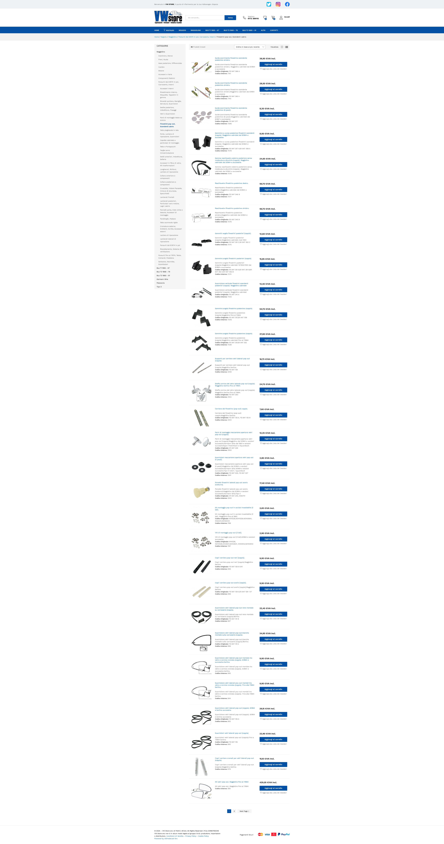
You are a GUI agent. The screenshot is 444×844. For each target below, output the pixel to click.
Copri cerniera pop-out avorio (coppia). (230, 583)
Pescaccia (161, 283)
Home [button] (156, 30)
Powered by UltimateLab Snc (166, 838)
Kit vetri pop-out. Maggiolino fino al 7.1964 (231, 782)
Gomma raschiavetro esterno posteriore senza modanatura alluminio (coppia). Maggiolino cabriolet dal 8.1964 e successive (233, 160)
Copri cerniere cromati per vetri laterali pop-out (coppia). (234, 759)
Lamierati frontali (167, 197)
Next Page (244, 811)
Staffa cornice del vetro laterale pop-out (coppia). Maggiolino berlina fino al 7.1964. (235, 385)
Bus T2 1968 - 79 (163, 272)
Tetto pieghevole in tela (169, 130)
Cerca (230, 18)
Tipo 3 (159, 287)
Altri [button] (263, 30)
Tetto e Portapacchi (168, 147)
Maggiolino (161, 52)
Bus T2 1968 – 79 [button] (231, 30)
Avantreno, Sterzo (165, 56)
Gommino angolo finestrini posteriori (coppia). (233, 258)
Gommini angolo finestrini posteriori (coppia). (233, 233)
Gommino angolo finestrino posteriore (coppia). (234, 308)
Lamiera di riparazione (169, 235)
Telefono (251, 16)
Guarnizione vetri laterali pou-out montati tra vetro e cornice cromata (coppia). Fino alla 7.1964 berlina (234, 685)
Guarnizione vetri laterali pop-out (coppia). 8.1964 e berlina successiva (235, 709)
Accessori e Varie (165, 74)
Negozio (182, 30)
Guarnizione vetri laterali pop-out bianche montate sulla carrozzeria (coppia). (232, 634)
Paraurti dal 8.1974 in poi (170, 245)
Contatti (274, 30)
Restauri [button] (170, 30)
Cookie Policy (203, 836)
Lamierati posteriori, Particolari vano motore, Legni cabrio (169, 203)
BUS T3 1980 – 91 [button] (249, 30)
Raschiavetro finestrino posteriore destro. (231, 183)
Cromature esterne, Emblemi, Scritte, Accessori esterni (171, 228)
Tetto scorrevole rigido (169, 222)
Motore (161, 71)
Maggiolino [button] (196, 30)
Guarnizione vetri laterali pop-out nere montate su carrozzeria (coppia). (234, 609)
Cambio (161, 67)
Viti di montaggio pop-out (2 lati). (228, 533)
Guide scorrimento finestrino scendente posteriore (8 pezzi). (231, 109)
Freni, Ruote (163, 59)
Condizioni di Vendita (174, 836)
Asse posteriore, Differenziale (170, 63)
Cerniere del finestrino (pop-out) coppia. (231, 409)
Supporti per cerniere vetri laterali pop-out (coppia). (232, 360)
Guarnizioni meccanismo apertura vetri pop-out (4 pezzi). (234, 458)
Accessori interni (167, 88)
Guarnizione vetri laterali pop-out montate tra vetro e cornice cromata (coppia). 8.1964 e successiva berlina (233, 660)
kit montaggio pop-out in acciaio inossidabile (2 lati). (234, 509)
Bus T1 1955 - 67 (163, 268)
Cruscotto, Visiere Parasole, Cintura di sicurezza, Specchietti (171, 190)
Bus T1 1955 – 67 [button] (212, 30)
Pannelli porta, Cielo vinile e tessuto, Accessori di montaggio (171, 212)
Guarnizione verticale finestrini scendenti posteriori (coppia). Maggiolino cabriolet (231, 284)
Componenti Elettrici (166, 78)
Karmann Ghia (162, 279)
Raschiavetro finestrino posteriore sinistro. (232, 208)
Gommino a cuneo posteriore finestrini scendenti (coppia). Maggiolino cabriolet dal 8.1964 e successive (234, 135)
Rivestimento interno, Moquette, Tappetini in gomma (169, 94)
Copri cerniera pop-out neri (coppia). (230, 558)
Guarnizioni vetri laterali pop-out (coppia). (232, 733)
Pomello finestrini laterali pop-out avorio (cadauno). (231, 484)
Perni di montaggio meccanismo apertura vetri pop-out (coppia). (233, 433)
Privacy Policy (191, 836)
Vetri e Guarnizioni (167, 114)
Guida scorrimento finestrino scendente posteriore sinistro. (231, 59)
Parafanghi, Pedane (168, 219)
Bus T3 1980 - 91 (163, 275)
